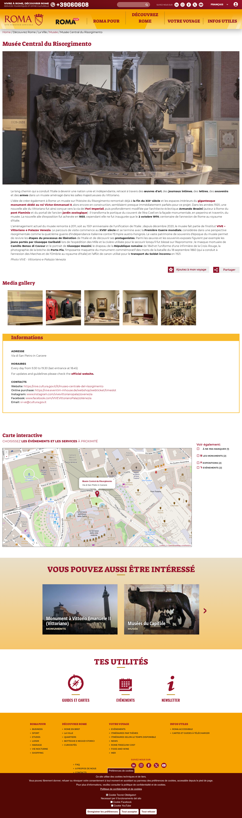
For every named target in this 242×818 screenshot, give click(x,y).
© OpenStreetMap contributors (178, 545)
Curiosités (70, 745)
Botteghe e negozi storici (79, 741)
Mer (113, 753)
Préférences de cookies (121, 770)
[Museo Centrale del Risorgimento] (25, 307)
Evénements (118, 729)
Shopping (37, 753)
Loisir (35, 741)
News (114, 741)
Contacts (81, 772)
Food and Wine (120, 749)
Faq (77, 764)
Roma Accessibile (182, 729)
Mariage (37, 745)
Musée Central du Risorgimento (97, 481)
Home (6, 32)
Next (204, 622)
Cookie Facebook (122, 802)
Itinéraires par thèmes (124, 733)
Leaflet (162, 545)
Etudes (36, 737)
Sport (35, 733)
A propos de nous (85, 768)
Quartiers (70, 737)
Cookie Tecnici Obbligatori (122, 794)
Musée (53, 32)
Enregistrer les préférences (103, 811)
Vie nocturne (40, 749)
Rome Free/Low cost (123, 745)
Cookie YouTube (122, 805)
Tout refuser (148, 811)
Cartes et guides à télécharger (191, 733)
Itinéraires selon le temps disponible (133, 737)
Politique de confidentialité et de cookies (121, 788)
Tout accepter (129, 811)
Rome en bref (72, 729)
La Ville (68, 733)
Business (37, 729)
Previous (37, 622)
